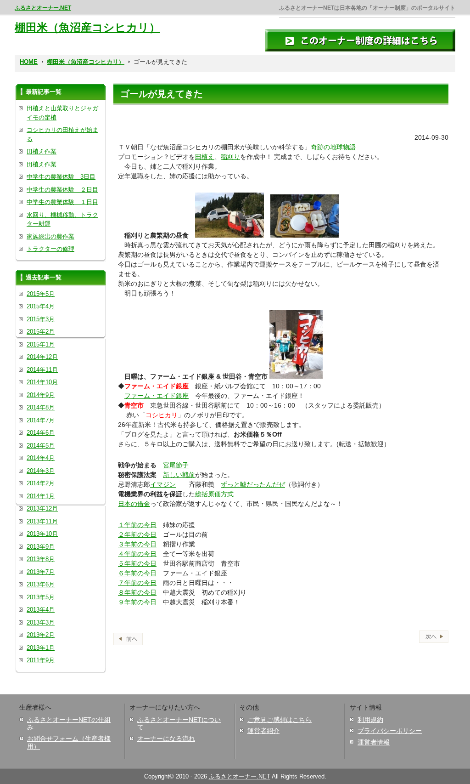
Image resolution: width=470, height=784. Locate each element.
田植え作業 (41, 151)
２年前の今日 (137, 534)
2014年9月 (41, 395)
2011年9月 (41, 660)
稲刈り (230, 156)
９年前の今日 (137, 602)
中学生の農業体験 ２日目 (62, 189)
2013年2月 (41, 634)
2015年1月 (41, 344)
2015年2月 (41, 331)
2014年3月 (41, 470)
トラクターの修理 (50, 248)
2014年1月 (41, 496)
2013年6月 (41, 584)
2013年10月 (42, 533)
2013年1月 (41, 647)
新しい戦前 (179, 474)
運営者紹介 (263, 730)
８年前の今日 (137, 592)
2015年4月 (41, 306)
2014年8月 (41, 407)
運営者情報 (374, 742)
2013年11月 (42, 521)
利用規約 (370, 719)
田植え (204, 156)
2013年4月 (41, 609)
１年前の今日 (137, 524)
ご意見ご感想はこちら (279, 719)
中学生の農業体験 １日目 (62, 202)
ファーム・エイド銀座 (156, 395)
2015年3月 (41, 319)
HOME (29, 61)
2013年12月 (42, 508)
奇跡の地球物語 (333, 147)
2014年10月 (42, 382)
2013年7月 (41, 571)
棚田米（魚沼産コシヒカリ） (87, 27)
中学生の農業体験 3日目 (61, 176)
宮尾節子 (176, 465)
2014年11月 (42, 369)
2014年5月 (41, 445)
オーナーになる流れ (166, 738)
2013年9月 (41, 546)
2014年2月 (41, 483)
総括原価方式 (214, 494)
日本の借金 (134, 503)
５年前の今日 (137, 563)
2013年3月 (41, 622)
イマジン (163, 484)
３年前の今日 (137, 544)
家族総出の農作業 (50, 236)
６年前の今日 (137, 573)
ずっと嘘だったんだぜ (253, 484)
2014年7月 (41, 420)
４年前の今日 (137, 553)
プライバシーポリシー (390, 730)
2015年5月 (41, 293)
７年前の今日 (137, 582)
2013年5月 (41, 597)
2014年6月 (41, 432)
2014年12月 (42, 356)
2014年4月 (41, 457)
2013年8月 (41, 559)
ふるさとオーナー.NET (43, 8)
